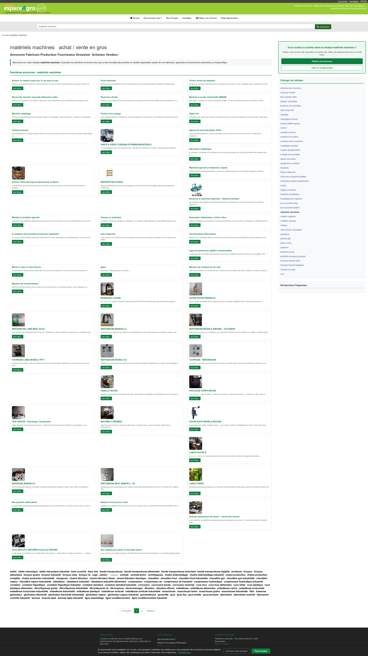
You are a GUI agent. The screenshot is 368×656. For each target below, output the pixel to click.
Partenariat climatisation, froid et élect (208, 217)
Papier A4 (194, 113)
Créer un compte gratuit (322, 67)
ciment (283, 127)
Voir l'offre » (17, 88)
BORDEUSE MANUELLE (23, 483)
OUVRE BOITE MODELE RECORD (205, 421)
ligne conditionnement (118, 598)
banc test (93, 571)
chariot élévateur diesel (102, 578)
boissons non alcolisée (290, 105)
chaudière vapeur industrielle (35, 581)
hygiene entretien (288, 189)
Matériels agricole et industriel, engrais (208, 167)
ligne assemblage (94, 598)
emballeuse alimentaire (202, 588)
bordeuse (236, 571)
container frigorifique (33, 584)
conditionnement (288, 132)
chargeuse (62, 578)
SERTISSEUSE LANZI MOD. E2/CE (28, 328)
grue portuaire (210, 594)
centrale (124, 574)
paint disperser (108, 233)
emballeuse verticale (112, 591)
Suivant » (151, 610)
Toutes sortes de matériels (202, 80)
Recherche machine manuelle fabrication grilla (34, 97)
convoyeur (144, 584)
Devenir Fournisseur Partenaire (171, 642)
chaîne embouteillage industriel (207, 574)
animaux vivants (287, 92)
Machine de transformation (25, 283)
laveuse (36, 598)
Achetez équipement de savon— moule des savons (214, 516)
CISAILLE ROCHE (109, 390)
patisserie (284, 234)
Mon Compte (172, 18)
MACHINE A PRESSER (111, 421)
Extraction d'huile (109, 97)
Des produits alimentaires (24, 502)
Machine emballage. (21, 113)
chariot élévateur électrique (131, 578)
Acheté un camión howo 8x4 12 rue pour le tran (35, 80)
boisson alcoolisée (288, 101)
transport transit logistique (292, 265)
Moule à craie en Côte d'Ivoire (26, 267)
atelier (13, 571)
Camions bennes (20, 130)
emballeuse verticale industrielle (142, 591)
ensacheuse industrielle (235, 591)
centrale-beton (138, 574)
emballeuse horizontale (251, 588)
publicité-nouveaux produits (292, 256)
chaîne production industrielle (38, 578)
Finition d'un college (111, 113)
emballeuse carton (227, 588)
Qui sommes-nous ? (166, 639)
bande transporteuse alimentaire (142, 571)
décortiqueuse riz (99, 588)
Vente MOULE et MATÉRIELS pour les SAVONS (34, 549)
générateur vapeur (96, 594)
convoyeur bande (161, 584)
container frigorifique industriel (64, 584)
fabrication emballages (200, 148)
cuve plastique (255, 584)
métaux (283, 225)
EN (365, 1)
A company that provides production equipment (35, 233)
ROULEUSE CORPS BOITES (202, 390)
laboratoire (226, 594)
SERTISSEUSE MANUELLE (113, 328)
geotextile (163, 594)
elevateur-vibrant (165, 588)
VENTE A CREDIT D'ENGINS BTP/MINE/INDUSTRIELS (126, 144)
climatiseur (59, 581)
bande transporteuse (111, 571)
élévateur (149, 588)
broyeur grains (32, 574)
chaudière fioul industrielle (193, 578)
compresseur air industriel (178, 581)
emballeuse (182, 588)
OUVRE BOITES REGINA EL (202, 297)
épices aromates (288, 158)
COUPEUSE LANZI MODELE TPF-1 (28, 359)
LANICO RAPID (196, 483)
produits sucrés (287, 251)
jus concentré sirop (289, 203)
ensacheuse (169, 591)
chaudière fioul (169, 578)
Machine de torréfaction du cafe (205, 267)
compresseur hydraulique (208, 581)
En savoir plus (184, 652)
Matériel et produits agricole (26, 217)
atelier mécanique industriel (54, 571)
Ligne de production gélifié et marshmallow (210, 250)
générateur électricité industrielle (66, 594)
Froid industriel (108, 80)
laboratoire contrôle (244, 594)
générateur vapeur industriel (123, 594)
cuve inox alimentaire (220, 584)
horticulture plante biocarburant (294, 180)
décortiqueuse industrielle (73, 588)
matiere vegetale (288, 216)
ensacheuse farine (187, 591)
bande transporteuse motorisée (178, 571)
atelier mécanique (28, 571)
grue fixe (182, 594)
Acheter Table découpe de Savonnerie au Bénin (35, 181)
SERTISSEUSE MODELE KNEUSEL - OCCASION (212, 328)
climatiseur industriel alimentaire (108, 581)
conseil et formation (289, 136)
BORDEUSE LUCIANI (111, 297)
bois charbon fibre (288, 96)
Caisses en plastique (111, 217)
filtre (251, 591)
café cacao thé (287, 110)
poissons (284, 247)
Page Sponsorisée (229, 18)
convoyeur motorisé (183, 584)
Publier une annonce (207, 18)
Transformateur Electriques (202, 233)
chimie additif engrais (290, 123)
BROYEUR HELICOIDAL (112, 181)
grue (172, 594)
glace (103, 267)
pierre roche (286, 242)
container (15, 584)
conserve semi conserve (291, 141)
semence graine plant (290, 260)
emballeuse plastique (88, 591)
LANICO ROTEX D (197, 452)
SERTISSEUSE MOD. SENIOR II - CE (118, 483)
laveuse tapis (49, 598)
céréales (284, 114)
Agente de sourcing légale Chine (205, 130)
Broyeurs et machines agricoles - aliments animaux (214, 198)
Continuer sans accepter (237, 651)
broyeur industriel (51, 574)
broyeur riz (85, 574)
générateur (16, 594)
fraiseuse (261, 591)
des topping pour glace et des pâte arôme (121, 549)
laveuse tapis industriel (70, 598)
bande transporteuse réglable (214, 571)
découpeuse (117, 588)
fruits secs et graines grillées (293, 176)
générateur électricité (35, 594)
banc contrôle (78, 571)
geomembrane (148, 594)
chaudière (153, 578)
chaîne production (236, 574)
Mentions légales (222, 643)
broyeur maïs (70, 574)
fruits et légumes (288, 172)
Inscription (354, 1)
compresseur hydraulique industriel (243, 581)
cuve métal (239, 584)
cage (95, 574)
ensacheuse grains (209, 591)
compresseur (135, 581)
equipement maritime (290, 163)
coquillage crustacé (289, 145)
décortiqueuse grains (46, 588)
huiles (283, 185)
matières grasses (288, 220)
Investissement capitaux (291, 198)
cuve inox (201, 584)
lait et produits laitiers (290, 207)
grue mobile (194, 594)
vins (282, 273)
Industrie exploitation (289, 194)
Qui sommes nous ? (153, 18)
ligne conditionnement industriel (149, 598)
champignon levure (289, 119)
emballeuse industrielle (62, 591)
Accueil (135, 18)
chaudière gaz (217, 578)
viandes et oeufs (287, 269)
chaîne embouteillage (176, 574)
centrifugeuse (155, 574)
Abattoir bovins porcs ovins (114, 502)
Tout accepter (260, 651)
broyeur (248, 571)
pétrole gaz (285, 238)
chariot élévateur (79, 578)
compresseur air (153, 581)
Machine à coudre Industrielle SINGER (208, 97)
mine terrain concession (291, 229)
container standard (92, 584)
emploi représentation (290, 149)
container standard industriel (120, 584)
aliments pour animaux (290, 88)
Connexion (343, 1)
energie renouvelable (290, 154)
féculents (284, 167)
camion (103, 574)
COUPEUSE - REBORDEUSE (202, 359)
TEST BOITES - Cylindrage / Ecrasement (31, 421)
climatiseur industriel (78, 581)
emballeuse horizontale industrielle (29, 591)
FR (362, 1)
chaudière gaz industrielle (241, 578)
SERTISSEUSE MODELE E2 (114, 359)
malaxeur (114, 575)
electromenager (134, 588)
